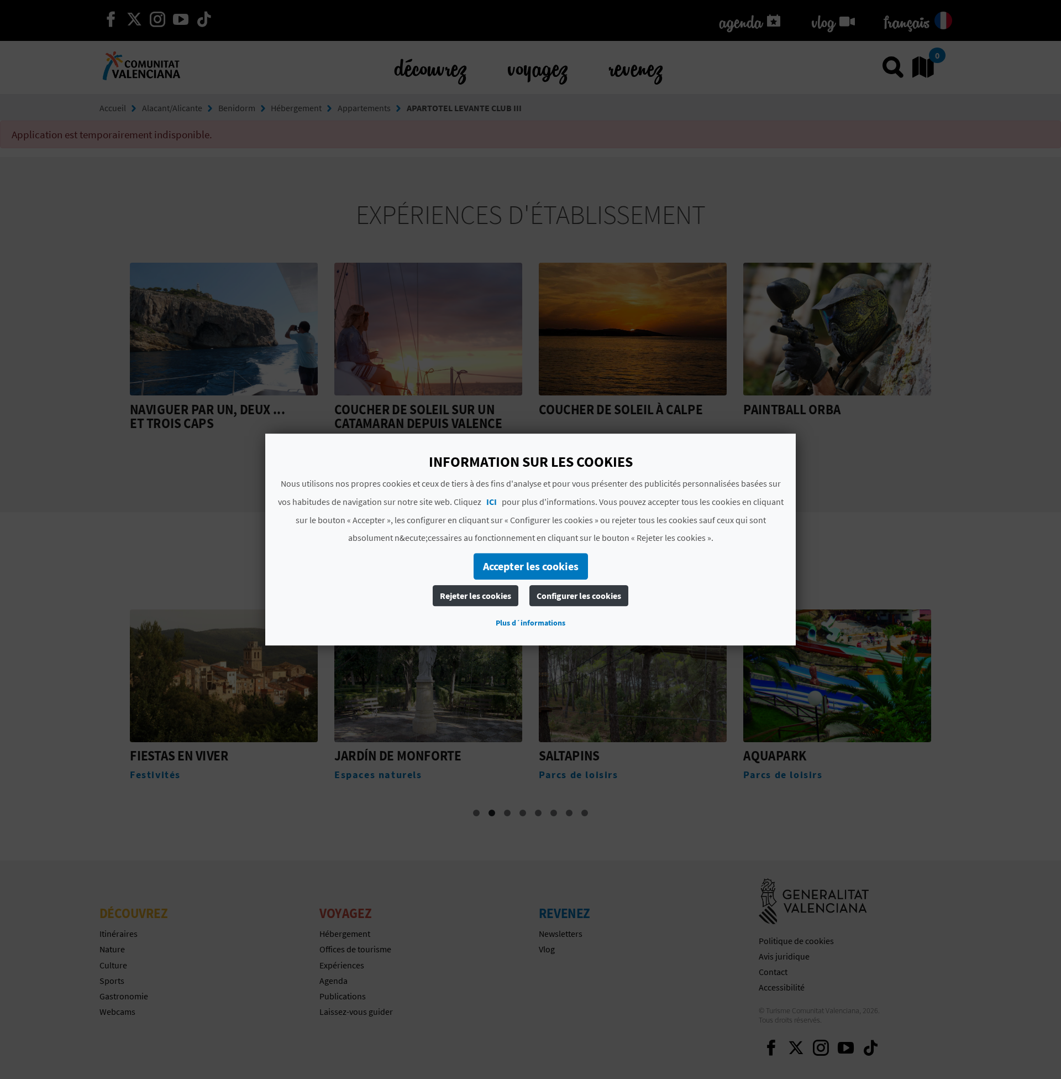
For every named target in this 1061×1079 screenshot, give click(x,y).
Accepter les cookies (531, 566)
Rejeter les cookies (475, 595)
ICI (491, 501)
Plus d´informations (530, 623)
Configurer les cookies (579, 595)
